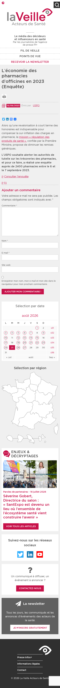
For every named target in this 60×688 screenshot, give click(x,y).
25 (12, 347)
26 (18, 347)
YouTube (39, 554)
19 (18, 342)
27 (24, 347)
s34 (52, 342)
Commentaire (9, 205)
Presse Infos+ (24, 657)
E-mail (6, 253)
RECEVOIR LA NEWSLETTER (30, 61)
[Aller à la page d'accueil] (30, 16)
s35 (52, 347)
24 (5, 347)
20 (24, 342)
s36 (52, 352)
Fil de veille (30, 50)
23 (43, 342)
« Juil (8, 357)
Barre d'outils (3, 3)
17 (6, 342)
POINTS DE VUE (30, 56)
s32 (52, 333)
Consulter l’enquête (16, 176)
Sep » (52, 357)
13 (25, 338)
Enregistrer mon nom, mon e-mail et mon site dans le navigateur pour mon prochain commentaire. (29, 282)
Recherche (57, 5)
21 (31, 342)
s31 (52, 328)
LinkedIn (30, 554)
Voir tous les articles (21, 526)
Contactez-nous (30, 588)
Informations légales (28, 663)
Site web (6, 265)
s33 (52, 338)
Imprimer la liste (4, 96)
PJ (5, 183)
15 (37, 338)
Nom (5, 241)
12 (18, 338)
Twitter (20, 554)
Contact (21, 670)
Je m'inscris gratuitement (30, 628)
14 (31, 338)
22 (37, 342)
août (31, 357)
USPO (36, 105)
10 (6, 338)
